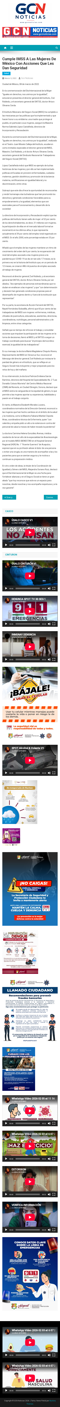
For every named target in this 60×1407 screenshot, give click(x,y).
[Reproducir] (6, 545)
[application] (30, 532)
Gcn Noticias (27, 78)
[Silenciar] (49, 545)
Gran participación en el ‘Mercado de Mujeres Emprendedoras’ (11, 497)
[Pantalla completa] (53, 545)
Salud (6, 73)
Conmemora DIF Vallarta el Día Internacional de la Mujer (52, 497)
